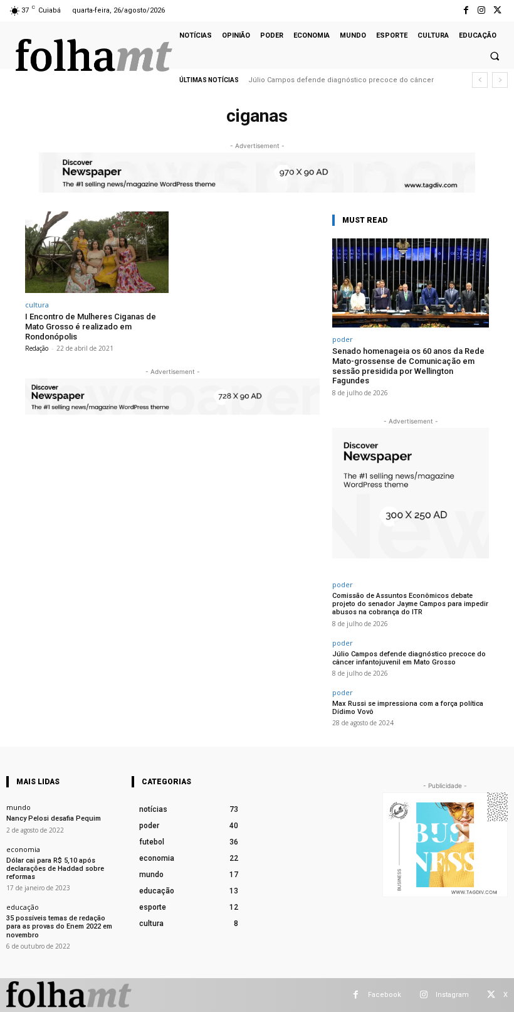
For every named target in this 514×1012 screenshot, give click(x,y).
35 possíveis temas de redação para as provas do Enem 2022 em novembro (59, 926)
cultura (37, 304)
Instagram (452, 995)
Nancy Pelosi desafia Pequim (53, 818)
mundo (18, 807)
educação (22, 906)
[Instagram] (482, 10)
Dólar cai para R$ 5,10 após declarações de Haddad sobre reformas (55, 868)
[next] (500, 80)
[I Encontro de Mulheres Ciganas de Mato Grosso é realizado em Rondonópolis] (97, 252)
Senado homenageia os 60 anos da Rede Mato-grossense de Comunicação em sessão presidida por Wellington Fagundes (408, 365)
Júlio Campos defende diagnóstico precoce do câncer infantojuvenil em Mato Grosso (409, 658)
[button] (494, 56)
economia (23, 849)
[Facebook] (465, 10)
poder (342, 339)
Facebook (384, 995)
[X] (497, 10)
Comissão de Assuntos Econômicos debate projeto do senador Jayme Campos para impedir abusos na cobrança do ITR (410, 604)
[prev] (480, 80)
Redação (36, 348)
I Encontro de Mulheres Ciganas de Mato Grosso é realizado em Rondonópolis (90, 326)
